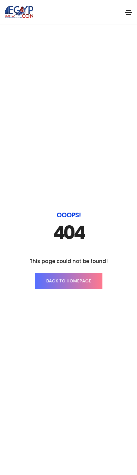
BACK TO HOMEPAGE (68, 281)
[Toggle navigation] (128, 12)
